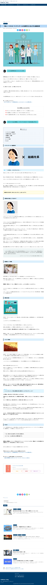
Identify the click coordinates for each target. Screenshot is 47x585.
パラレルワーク (11, 4)
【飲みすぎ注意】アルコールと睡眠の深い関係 (13, 567)
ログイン (12, 502)
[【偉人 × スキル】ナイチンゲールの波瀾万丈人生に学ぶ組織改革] (25, 30)
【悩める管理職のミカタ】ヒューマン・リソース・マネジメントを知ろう (17, 457)
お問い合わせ (33, 4)
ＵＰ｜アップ (6, 497)
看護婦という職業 (9, 135)
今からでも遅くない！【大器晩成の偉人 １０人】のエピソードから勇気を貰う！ (18, 452)
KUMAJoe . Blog (4, 2)
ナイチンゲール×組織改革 (10, 132)
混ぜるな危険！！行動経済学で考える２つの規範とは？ (22, 526)
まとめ (7, 140)
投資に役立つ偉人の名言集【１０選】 (19, 551)
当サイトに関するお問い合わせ (19, 576)
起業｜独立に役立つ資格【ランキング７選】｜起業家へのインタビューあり (25, 510)
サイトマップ (17, 573)
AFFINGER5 (32, 583)
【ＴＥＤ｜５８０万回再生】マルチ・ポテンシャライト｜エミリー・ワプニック (26, 536)
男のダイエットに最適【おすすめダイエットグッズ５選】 (15, 568)
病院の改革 (8, 137)
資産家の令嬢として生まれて (11, 133)
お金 (19, 4)
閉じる (25, 129)
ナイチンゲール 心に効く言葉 (18, 465)
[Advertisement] (23, 14)
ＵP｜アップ (26, 4)
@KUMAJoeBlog (19, 70)
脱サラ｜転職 (4, 4)
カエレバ (15, 467)
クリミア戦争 (8, 139)
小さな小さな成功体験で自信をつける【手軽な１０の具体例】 (23, 560)
